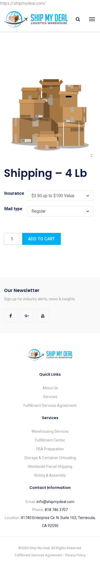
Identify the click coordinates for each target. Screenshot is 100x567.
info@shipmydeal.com (55, 502)
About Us (50, 388)
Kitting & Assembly (50, 475)
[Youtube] (42, 315)
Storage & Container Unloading (50, 458)
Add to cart (41, 238)
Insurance (14, 193)
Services (50, 397)
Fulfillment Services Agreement (50, 405)
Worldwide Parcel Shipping (50, 466)
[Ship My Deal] (36, 19)
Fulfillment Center (50, 440)
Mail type (13, 208)
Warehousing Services (50, 431)
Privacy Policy (75, 555)
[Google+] (26, 315)
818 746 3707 (56, 510)
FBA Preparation (50, 449)
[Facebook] (10, 315)
